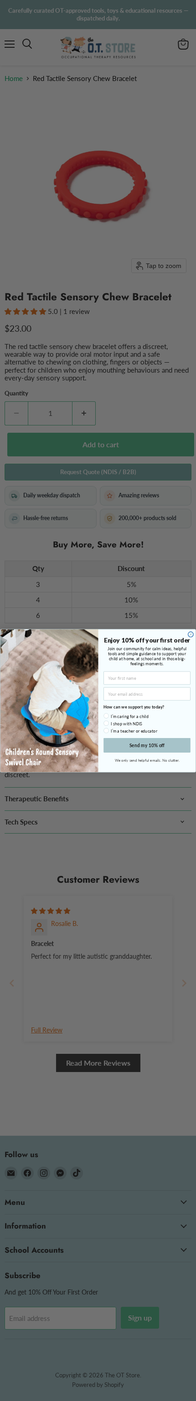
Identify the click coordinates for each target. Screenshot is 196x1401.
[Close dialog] (191, 634)
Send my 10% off (147, 745)
